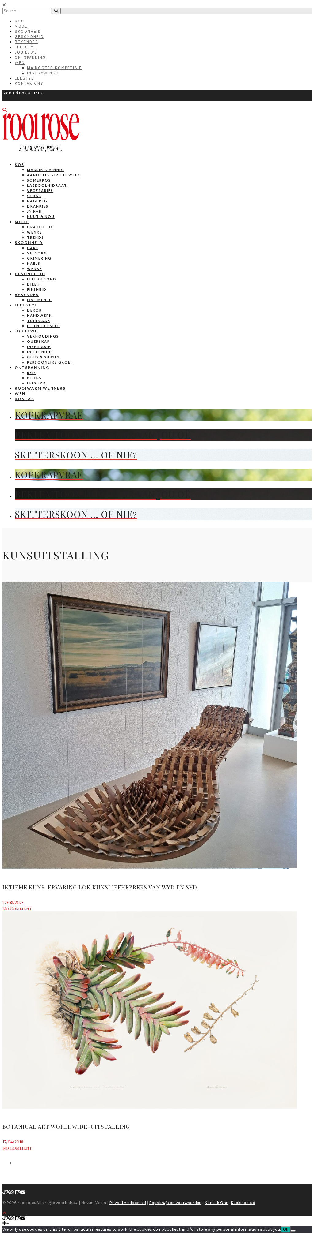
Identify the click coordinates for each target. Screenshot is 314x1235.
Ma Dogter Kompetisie (54, 67)
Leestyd (24, 78)
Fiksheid (37, 289)
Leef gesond (41, 279)
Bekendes (26, 41)
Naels (33, 263)
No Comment (17, 908)
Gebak (34, 196)
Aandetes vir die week (53, 175)
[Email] (23, 1192)
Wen (20, 62)
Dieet (33, 284)
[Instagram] (19, 1192)
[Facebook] (15, 1192)
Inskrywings (43, 73)
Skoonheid (28, 31)
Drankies (37, 206)
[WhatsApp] (12, 1192)
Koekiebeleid (243, 1202)
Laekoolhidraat (47, 185)
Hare (32, 248)
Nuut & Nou (41, 217)
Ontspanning (30, 57)
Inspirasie (39, 347)
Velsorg (37, 253)
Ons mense (39, 300)
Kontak (24, 398)
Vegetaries (40, 191)
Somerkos (39, 180)
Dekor (34, 310)
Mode (21, 26)
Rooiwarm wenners (40, 388)
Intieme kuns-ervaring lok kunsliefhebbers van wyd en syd (99, 887)
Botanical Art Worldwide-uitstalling (66, 1126)
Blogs (34, 378)
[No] (293, 1231)
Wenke (34, 232)
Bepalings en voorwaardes (175, 1202)
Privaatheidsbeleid (127, 1202)
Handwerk (39, 315)
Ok (285, 1229)
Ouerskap (38, 341)
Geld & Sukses (43, 357)
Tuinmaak (38, 321)
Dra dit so (40, 227)
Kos (19, 21)
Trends (35, 237)
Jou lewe (26, 331)
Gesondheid (29, 36)
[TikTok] (4, 1192)
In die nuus (40, 352)
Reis (31, 373)
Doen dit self (43, 326)
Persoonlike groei (49, 362)
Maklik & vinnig (45, 170)
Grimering (39, 258)
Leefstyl (25, 47)
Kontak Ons (29, 83)
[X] (8, 1192)
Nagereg (37, 201)
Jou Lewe (26, 52)
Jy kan (34, 211)
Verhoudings (43, 336)
